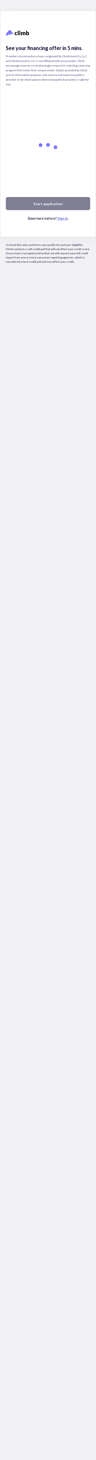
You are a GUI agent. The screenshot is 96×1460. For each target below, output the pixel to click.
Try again (79, 55)
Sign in (63, 243)
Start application (48, 229)
